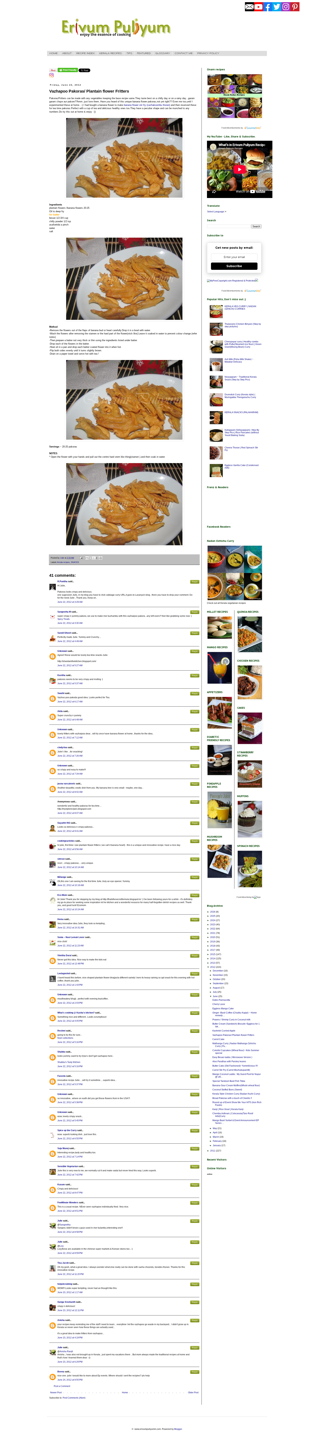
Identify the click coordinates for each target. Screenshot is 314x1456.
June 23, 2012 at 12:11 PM (70, 1310)
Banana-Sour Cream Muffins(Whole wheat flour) (236, 1085)
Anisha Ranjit (66, 1351)
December (218, 970)
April (215, 1132)
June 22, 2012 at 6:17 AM (69, 701)
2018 (213, 946)
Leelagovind (63, 973)
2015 (213, 954)
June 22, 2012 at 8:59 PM (69, 1253)
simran (61, 859)
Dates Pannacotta (221, 1000)
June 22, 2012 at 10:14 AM (70, 867)
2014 (213, 958)
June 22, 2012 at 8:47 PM (69, 1192)
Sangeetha (65, 1224)
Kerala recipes (63, 562)
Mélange (61, 877)
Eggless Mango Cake (223, 1008)
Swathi (60, 693)
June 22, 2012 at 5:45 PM (69, 1120)
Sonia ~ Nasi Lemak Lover (70, 937)
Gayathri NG (63, 823)
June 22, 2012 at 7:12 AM (69, 737)
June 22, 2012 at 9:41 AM (69, 831)
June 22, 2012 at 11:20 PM (70, 1274)
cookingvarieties (66, 841)
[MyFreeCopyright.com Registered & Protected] (231, 280)
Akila (60, 711)
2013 (213, 963)
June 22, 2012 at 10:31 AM (70, 927)
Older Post (193, 1392)
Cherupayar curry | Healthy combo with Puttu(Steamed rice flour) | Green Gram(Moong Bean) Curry (243, 344)
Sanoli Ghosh (64, 633)
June (215, 996)
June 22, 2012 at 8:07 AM (69, 813)
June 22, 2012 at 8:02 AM (69, 792)
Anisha (61, 1320)
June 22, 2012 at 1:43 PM (69, 985)
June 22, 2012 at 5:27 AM (69, 665)
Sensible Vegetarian (67, 1166)
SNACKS (75, 562)
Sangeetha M (64, 612)
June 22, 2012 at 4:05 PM (69, 1021)
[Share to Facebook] (97, 558)
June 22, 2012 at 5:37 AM (69, 683)
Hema (60, 919)
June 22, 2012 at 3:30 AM (69, 623)
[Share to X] (94, 558)
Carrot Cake (218, 1039)
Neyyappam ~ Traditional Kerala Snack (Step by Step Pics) (241, 378)
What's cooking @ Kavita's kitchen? (75, 1012)
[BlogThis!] (90, 558)
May (215, 1128)
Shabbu (61, 1052)
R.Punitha (62, 581)
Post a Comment (62, 1386)
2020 (213, 937)
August (216, 988)
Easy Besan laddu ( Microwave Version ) (232, 1057)
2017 (213, 950)
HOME (53, 53)
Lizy (62, 1246)
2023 (213, 924)
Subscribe (234, 266)
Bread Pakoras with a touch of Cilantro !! (232, 1098)
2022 (213, 928)
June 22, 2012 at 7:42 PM (69, 1174)
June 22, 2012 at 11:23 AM (70, 945)
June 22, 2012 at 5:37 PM (69, 1084)
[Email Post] (80, 558)
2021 (213, 933)
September (218, 983)
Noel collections (65, 1038)
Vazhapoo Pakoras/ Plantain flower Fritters (233, 1035)
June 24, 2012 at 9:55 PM (69, 1380)
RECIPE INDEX (85, 53)
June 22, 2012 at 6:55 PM (69, 1138)
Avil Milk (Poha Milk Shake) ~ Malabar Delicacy (239, 360)
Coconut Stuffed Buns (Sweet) (227, 1089)
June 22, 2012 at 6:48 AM (69, 719)
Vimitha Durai (64, 955)
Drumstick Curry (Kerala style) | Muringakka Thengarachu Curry (240, 395)
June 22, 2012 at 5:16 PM (69, 1042)
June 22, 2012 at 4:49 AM (69, 641)
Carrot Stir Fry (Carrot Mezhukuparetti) (231, 1070)
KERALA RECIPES (110, 53)
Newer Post (56, 1392)
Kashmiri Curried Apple (223, 1030)
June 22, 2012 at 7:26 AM (69, 756)
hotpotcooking (64, 1284)
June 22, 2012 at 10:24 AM (70, 909)
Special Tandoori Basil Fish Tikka (228, 1081)
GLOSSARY (162, 53)
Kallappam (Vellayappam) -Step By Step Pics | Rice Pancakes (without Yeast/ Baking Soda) (242, 433)
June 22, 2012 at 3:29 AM (69, 602)
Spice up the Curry (67, 1130)
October (217, 979)
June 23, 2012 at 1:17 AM (69, 1292)
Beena (60, 1371)
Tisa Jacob (63, 1263)
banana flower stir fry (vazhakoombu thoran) (147, 105)
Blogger (178, 1429)
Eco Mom (62, 895)
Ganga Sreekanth (66, 1302)
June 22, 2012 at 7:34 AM (69, 774)
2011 (213, 1150)
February (217, 1141)
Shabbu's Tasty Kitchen (68, 1062)
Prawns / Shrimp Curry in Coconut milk (231, 1019)
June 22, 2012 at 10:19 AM (70, 885)
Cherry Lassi (218, 1004)
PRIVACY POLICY (208, 53)
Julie (59, 1220)
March (216, 1137)
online (209, 1174)
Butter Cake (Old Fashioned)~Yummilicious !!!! (235, 1066)
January (217, 1145)
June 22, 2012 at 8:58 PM (69, 1232)
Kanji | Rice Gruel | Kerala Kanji (227, 1109)
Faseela (61, 1076)
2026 (213, 912)
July (215, 992)
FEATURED (144, 53)
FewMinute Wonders (67, 1202)
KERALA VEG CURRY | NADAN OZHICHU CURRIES (240, 307)
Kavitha (61, 675)
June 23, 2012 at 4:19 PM (69, 1337)
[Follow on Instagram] (51, 76)
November (218, 975)
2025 (213, 916)
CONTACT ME (184, 53)
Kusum (61, 1184)
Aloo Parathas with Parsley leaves (229, 1061)
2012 (213, 967)
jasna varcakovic (66, 783)
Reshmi (61, 1030)
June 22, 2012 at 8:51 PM (69, 1211)
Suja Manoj (63, 1148)
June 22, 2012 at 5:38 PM (69, 1102)
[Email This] (87, 558)
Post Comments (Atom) (74, 1398)
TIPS (129, 53)
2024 (213, 920)
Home (125, 1392)
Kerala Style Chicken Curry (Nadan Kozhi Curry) (236, 1094)
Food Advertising (244, 897)
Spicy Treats (63, 619)
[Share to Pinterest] (100, 558)
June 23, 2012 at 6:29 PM (69, 1362)
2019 (213, 941)
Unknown (62, 651)
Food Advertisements (231, 128)
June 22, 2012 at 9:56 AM (69, 849)
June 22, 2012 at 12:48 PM (70, 963)
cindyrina (62, 747)
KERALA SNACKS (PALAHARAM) (241, 412)
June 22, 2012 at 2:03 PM (69, 1003)
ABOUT (67, 53)
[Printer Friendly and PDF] (68, 71)
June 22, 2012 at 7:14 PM (69, 1156)
